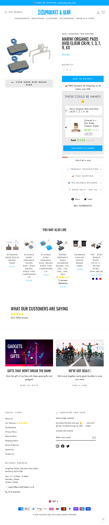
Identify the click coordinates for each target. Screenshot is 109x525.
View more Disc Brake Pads (31, 83)
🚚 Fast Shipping (83, 176)
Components (22, 18)
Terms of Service (12, 445)
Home (64, 33)
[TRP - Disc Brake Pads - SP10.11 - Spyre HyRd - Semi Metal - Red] (100, 279)
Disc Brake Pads (87, 33)
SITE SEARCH (15, 11)
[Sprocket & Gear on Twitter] (68, 446)
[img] (54, 314)
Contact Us (9, 454)
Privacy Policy (11, 431)
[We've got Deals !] (80, 352)
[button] (62, 277)
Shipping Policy (11, 440)
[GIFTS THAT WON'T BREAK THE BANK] (29, 352)
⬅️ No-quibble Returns (83, 183)
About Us (9, 418)
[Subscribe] (94, 437)
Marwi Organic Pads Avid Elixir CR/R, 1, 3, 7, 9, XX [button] (84, 110)
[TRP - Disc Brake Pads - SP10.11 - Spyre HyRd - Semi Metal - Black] (93, 279)
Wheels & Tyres (85, 18)
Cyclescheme (10, 427)
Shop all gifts (29, 385)
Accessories (67, 18)
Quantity (68, 64)
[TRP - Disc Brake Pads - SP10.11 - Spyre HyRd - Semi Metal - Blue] (96, 279)
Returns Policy (11, 436)
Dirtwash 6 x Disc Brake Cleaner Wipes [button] (91, 123)
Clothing (52, 18)
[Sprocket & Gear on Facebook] (62, 446)
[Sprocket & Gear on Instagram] (57, 446)
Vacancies (9, 449)
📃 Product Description (83, 169)
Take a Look (79, 385)
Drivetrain (38, 18)
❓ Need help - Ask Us (83, 189)
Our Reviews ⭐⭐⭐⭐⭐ (16, 423)
